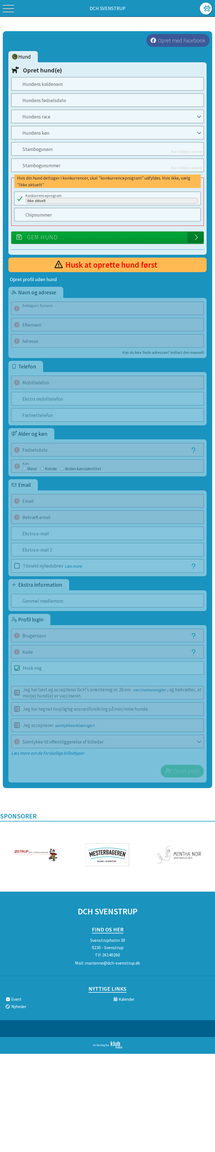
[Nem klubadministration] (107, 1047)
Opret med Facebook (181, 40)
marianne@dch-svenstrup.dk (112, 963)
